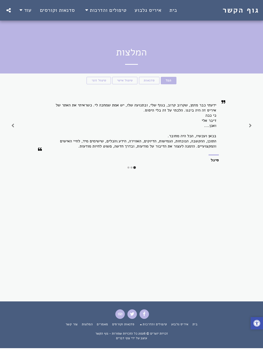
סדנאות (149, 80)
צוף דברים (123, 338)
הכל (168, 80)
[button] (104, 10)
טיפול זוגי (99, 80)
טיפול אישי (125, 80)
